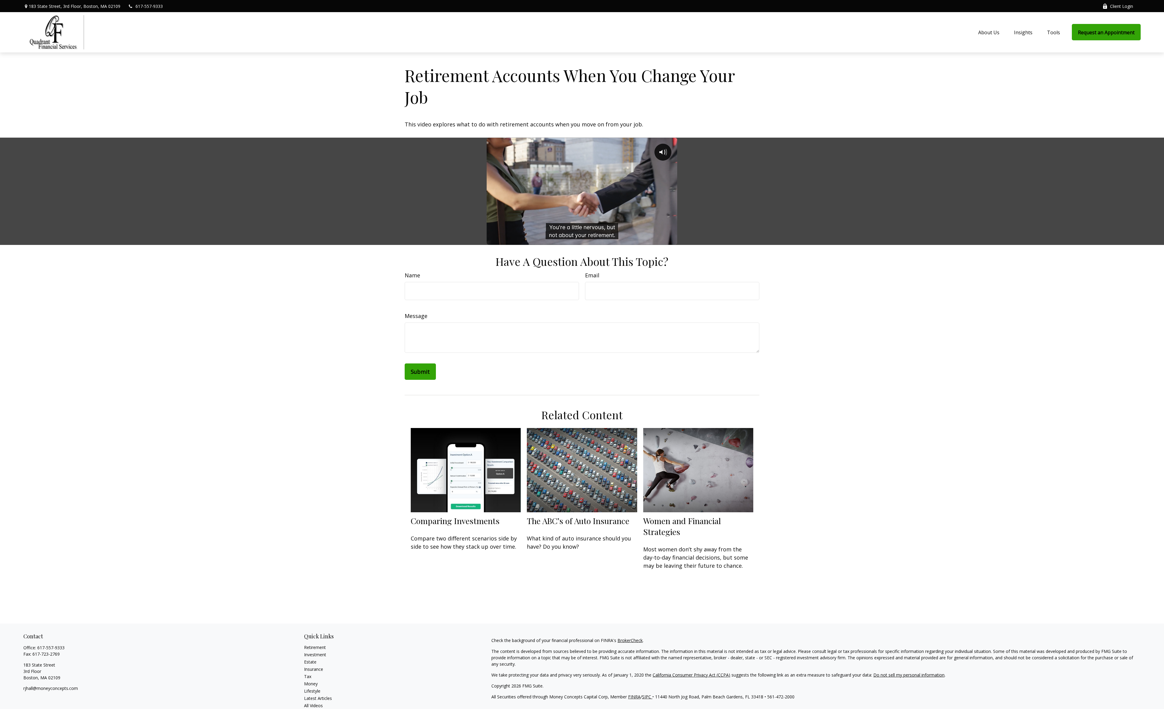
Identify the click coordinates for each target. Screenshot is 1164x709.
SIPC (647, 697)
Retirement (315, 647)
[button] (988, 32)
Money (311, 684)
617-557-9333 (149, 6)
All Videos (313, 705)
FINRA (634, 697)
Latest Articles (318, 698)
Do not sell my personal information (909, 675)
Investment (315, 654)
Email (592, 275)
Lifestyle (312, 691)
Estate (310, 662)
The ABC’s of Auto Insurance (578, 520)
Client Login (1121, 6)
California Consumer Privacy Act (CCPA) (691, 675)
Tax (307, 676)
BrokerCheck (630, 640)
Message (416, 315)
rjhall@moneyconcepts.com (50, 688)
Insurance (313, 669)
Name (412, 275)
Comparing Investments (455, 520)
